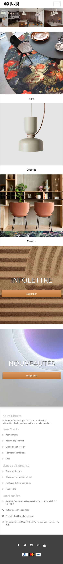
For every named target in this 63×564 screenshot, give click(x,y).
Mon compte (12, 435)
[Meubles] (31, 205)
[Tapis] (31, 63)
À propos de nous (14, 471)
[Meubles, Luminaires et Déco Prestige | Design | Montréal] (10, 4)
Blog (8, 459)
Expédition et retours (15, 447)
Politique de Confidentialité (18, 483)
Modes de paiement (15, 441)
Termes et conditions (15, 453)
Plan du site (11, 489)
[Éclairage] (31, 134)
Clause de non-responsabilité (19, 477)
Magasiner (31, 375)
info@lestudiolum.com (23, 516)
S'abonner (31, 294)
